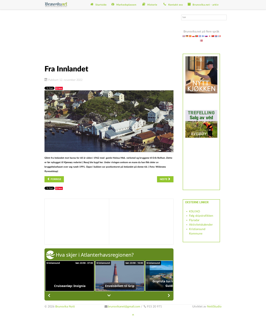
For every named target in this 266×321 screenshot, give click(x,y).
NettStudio (214, 306)
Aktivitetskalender (201, 224)
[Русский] (206, 35)
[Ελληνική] (200, 35)
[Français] (219, 35)
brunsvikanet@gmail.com (124, 306)
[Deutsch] (187, 35)
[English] (183, 35)
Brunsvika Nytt (65, 306)
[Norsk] (201, 40)
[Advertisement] (109, 36)
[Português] (196, 35)
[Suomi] (203, 35)
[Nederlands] (216, 35)
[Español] (190, 35)
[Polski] (193, 35)
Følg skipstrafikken (201, 215)
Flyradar (194, 220)
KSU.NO (194, 211)
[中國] (213, 35)
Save (60, 88)
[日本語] (209, 35)
